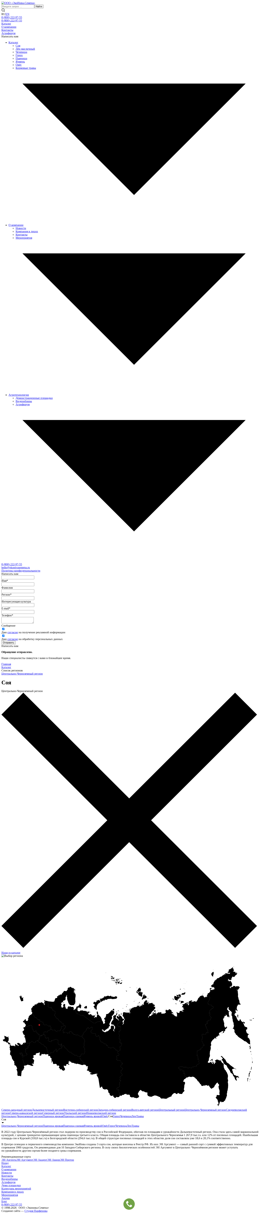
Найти (39, 6)
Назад (5, 1163)
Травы (140, 1116)
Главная (6, 664)
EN (7, 14)
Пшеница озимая (73, 1116)
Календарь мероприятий (16, 1188)
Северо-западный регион (16, 1109)
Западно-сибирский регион (114, 1109)
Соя (18, 45)
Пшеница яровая (53, 1116)
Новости (21, 228)
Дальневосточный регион (47, 1109)
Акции (5, 1198)
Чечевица (21, 52)
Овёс (19, 64)
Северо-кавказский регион (26, 1113)
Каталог (6, 23)
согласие (12, 632)
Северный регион (53, 1113)
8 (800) (11, 564)
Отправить (8, 642)
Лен (133, 1116)
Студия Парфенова (36, 1210)
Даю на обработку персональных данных (32, 639)
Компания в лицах (27, 231)
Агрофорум (8, 33)
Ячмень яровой (93, 1116)
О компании (8, 26)
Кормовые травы (26, 67)
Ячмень (20, 61)
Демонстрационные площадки (34, 398)
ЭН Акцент (40, 1159)
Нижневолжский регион (101, 1113)
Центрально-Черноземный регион (22, 673)
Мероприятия (24, 237)
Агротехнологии (19, 394)
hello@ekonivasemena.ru (15, 567)
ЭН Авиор (53, 1159)
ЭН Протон (67, 1159)
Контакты (7, 30)
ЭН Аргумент (24, 1159)
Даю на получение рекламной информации (33, 632)
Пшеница (21, 58)
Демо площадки (11, 1185)
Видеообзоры (24, 401)
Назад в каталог (11, 952)
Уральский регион (75, 1113)
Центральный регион (172, 1109)
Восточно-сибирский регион (80, 1109)
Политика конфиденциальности (20, 570)
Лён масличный (25, 48)
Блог (4, 1201)
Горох (19, 55)
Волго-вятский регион (145, 1109)
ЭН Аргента (8, 1159)
